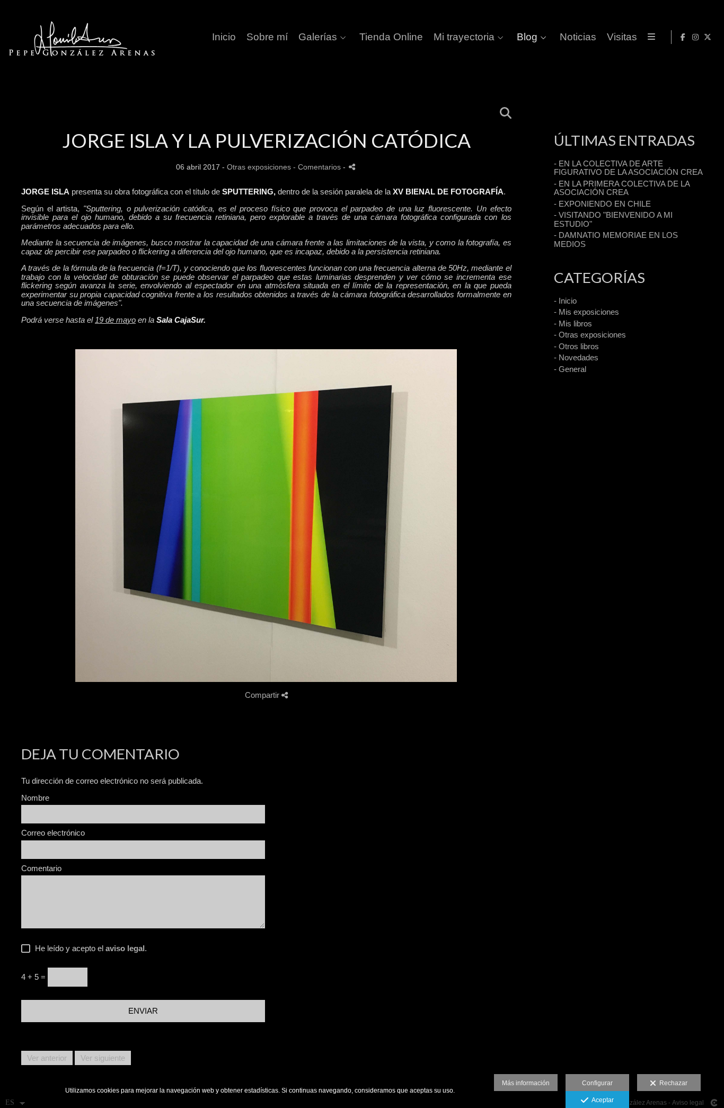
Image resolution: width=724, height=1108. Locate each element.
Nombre (35, 798)
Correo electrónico (53, 833)
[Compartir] (352, 166)
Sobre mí (267, 37)
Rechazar (671, 1083)
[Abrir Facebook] (683, 37)
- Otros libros (576, 346)
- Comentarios (318, 167)
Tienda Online (391, 37)
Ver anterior (47, 1057)
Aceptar (601, 1100)
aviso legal (125, 948)
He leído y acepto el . (89, 948)
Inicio (224, 37)
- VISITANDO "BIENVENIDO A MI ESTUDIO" (613, 219)
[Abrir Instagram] (695, 37)
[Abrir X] (707, 37)
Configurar (597, 1083)
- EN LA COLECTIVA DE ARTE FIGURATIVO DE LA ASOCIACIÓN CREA (628, 168)
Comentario (41, 868)
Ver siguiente (103, 1057)
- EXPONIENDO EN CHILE (602, 203)
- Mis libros (573, 323)
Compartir (263, 694)
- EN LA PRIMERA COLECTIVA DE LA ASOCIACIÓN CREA (622, 188)
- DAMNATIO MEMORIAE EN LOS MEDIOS (616, 240)
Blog (527, 37)
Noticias (578, 37)
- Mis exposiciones (586, 311)
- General (570, 369)
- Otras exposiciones (590, 334)
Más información (526, 1083)
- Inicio (565, 300)
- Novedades (576, 357)
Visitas (622, 37)
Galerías (317, 37)
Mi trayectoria (464, 37)
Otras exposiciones (259, 167)
